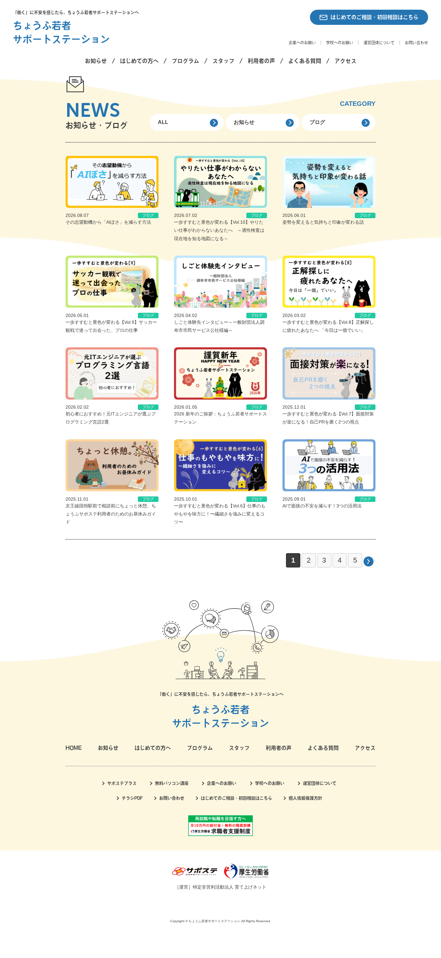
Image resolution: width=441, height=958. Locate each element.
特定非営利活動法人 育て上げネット (229, 887)
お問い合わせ (416, 43)
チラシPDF (132, 798)
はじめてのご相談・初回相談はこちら (374, 17)
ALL (163, 122)
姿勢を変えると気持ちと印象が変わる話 (323, 222)
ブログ (317, 122)
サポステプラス (122, 783)
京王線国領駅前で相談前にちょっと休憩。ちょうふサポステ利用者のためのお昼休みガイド (111, 514)
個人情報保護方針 (305, 798)
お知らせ (96, 61)
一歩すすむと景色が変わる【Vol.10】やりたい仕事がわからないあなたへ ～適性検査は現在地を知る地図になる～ (219, 230)
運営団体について (379, 43)
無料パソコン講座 (172, 783)
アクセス (345, 61)
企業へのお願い (302, 43)
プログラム (185, 61)
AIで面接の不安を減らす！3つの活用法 (322, 505)
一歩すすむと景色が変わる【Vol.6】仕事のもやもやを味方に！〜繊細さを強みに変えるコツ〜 (219, 514)
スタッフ (223, 61)
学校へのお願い (339, 43)
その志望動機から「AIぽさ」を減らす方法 (108, 222)
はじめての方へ (139, 61)
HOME (74, 747)
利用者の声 (261, 61)
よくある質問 (304, 61)
